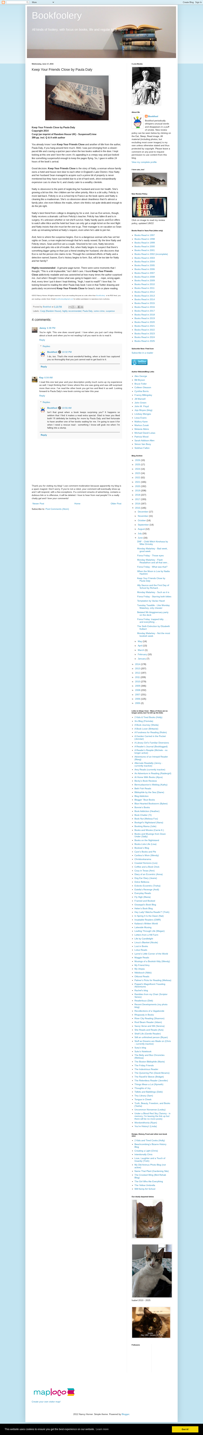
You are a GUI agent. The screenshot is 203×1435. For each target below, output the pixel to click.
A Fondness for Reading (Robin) (150, 732)
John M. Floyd (141, 406)
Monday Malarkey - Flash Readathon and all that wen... (153, 561)
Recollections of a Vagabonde (149, 1011)
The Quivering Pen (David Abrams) (152, 1073)
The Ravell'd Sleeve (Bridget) (149, 1076)
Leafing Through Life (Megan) (149, 931)
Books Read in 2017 (144, 311)
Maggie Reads (141, 957)
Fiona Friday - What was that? (152, 567)
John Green (140, 402)
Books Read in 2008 (144, 277)
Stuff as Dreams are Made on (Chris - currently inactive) (152, 1042)
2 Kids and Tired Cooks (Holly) (149, 1140)
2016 (138, 503)
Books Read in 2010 (144, 284)
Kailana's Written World (146, 923)
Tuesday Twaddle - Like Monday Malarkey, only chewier (153, 606)
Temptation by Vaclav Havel (151, 601)
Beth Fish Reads (142, 788)
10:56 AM (67, 408)
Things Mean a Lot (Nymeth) (148, 1084)
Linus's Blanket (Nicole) (146, 942)
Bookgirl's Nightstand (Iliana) (148, 822)
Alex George (140, 376)
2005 (138, 703)
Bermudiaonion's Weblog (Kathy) (150, 784)
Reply (42, 340)
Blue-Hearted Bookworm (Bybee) (151, 803)
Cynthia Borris (141, 391)
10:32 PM (67, 352)
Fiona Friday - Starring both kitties (154, 596)
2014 (138, 664)
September (144, 524)
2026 (138, 460)
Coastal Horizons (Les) (145, 863)
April (140, 645)
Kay (41, 377)
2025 (138, 464)
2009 (138, 686)
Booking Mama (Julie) (145, 826)
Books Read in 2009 (144, 280)
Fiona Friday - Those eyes (150, 555)
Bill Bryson (139, 380)
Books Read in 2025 (144, 341)
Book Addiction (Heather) (147, 811)
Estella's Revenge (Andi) (146, 889)
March (141, 650)
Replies (46, 346)
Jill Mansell (139, 399)
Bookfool (52, 352)
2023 (138, 473)
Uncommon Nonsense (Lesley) (150, 1109)
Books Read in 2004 (144, 261)
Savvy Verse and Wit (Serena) (149, 1026)
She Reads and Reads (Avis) (149, 1030)
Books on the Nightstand (146, 840)
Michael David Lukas (144, 433)
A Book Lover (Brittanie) (146, 728)
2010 (138, 681)
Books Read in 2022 (144, 329)
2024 (138, 469)
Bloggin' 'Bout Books (144, 799)
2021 (138, 482)
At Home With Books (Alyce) (148, 777)
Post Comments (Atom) (57, 509)
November (143, 516)
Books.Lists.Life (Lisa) (145, 844)
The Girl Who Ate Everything (148, 1181)
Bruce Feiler (140, 383)
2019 (138, 490)
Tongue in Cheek (142, 1099)
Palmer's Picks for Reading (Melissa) (152, 980)
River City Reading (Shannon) (149, 1018)
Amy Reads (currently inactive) (149, 769)
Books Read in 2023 (144, 333)
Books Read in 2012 (144, 292)
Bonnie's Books (142, 807)
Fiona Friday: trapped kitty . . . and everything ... (152, 620)
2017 (138, 499)
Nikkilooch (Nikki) (143, 972)
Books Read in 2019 (144, 318)
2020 (138, 486)
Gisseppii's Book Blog (145, 904)
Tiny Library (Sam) (143, 1095)
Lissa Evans (140, 417)
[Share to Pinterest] (82, 307)
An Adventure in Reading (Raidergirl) (152, 773)
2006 (138, 699)
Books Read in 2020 (144, 322)
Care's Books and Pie (145, 851)
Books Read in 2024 (144, 337)
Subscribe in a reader (142, 352)
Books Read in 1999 (144, 242)
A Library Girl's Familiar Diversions (151, 742)
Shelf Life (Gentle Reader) (147, 1033)
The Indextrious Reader (146, 1069)
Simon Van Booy (142, 444)
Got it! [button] (185, 1429)
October (142, 520)
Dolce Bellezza (141, 882)
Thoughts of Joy (142, 1088)
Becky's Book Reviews (145, 781)
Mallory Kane (141, 421)
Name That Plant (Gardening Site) (151, 1171)
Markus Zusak (141, 425)
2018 (138, 495)
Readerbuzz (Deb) (143, 1000)
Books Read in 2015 (144, 303)
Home (77, 503)
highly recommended (71, 311)
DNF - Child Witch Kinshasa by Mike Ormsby (152, 542)
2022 (138, 477)
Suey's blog (140, 1047)
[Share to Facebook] (79, 307)
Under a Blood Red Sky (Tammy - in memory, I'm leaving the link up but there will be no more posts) (152, 1116)
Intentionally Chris (143, 1154)
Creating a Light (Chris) (146, 1150)
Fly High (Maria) (142, 897)
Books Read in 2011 (144, 288)
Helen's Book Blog (143, 908)
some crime (99, 311)
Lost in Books (141, 946)
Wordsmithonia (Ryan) (145, 1122)
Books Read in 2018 (144, 314)
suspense (110, 311)
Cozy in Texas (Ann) (144, 870)
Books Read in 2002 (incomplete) (151, 254)
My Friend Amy (142, 965)
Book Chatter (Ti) (143, 815)
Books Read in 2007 (144, 273)
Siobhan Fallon (142, 448)
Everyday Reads (142, 893)
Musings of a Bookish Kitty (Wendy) (152, 961)
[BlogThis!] (73, 307)
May (140, 641)
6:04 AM (48, 377)
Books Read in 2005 (144, 265)
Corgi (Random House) (50, 311)
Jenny (42, 328)
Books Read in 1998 (144, 239)
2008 (138, 690)
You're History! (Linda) (145, 1126)
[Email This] (70, 307)
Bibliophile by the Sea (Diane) (149, 792)
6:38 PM (51, 328)
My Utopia (139, 969)
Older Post (116, 503)
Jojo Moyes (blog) (143, 410)
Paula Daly (87, 311)
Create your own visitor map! (46, 1401)
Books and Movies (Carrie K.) (149, 830)
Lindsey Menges (142, 414)
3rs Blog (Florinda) (143, 721)
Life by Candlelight (143, 938)
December (143, 511)
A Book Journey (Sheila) (146, 725)
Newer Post (38, 503)
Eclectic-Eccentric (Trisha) (147, 885)
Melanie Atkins (141, 429)
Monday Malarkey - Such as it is (153, 592)
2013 (138, 668)
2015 (138, 508)
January (142, 658)
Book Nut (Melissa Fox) (146, 818)
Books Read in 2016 (144, 307)
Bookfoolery (57, 15)
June (140, 537)
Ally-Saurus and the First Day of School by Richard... (153, 586)
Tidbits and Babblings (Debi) (148, 1092)
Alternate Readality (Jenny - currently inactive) (148, 764)
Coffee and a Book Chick (146, 867)
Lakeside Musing (142, 927)
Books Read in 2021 (144, 326)
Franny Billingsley (143, 395)
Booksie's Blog (141, 848)
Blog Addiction (141, 796)
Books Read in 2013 (144, 295)
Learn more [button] (102, 1429)
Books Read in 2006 (144, 269)
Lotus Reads (140, 950)
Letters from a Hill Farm (146, 935)
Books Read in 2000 (144, 246)
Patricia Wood (141, 436)
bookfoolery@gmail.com (64, 299)
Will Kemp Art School (144, 1189)
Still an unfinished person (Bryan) (151, 1037)
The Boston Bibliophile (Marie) (149, 1061)
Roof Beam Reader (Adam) (148, 1022)
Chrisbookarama (142, 859)
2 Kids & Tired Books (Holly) (148, 717)
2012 (138, 672)
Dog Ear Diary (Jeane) (145, 878)
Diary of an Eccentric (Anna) (148, 874)
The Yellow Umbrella (144, 1185)
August (141, 529)
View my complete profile (144, 162)
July (140, 533)
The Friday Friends (144, 1065)
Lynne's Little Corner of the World (151, 953)
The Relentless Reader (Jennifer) (151, 1080)
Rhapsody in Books (144, 1014)
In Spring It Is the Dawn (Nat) (149, 916)
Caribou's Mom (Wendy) (146, 855)
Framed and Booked (144, 901)
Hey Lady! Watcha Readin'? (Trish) (151, 912)
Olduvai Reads (141, 976)
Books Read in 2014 (144, 299)
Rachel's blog (141, 990)
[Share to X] (76, 307)
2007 (138, 694)
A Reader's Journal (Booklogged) (151, 746)
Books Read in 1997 (144, 235)
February (143, 654)
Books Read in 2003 (144, 258)
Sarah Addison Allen (144, 440)
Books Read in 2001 (144, 250)
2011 (138, 677)
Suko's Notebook (142, 1051)
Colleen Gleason (142, 387)
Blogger (125, 1414)
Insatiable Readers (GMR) (147, 919)
